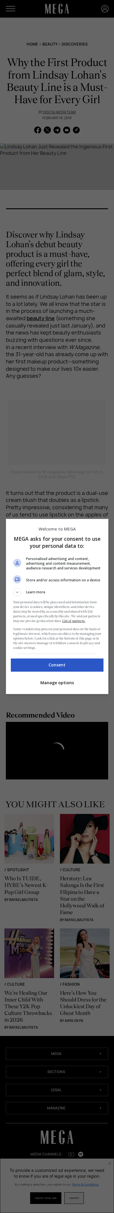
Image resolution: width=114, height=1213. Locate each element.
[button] (57, 592)
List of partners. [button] (73, 621)
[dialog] (57, 606)
